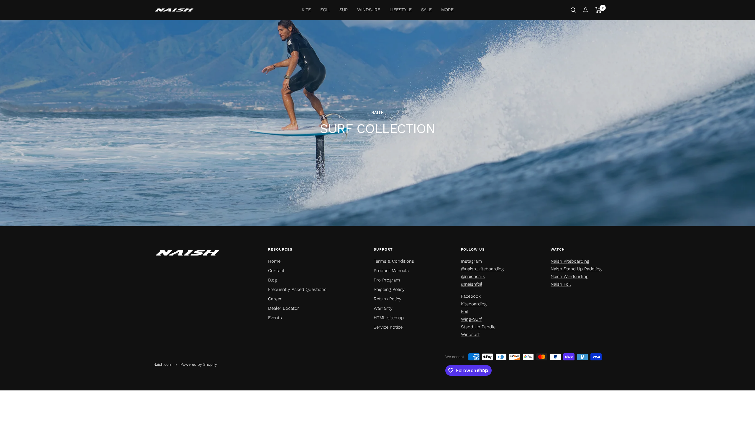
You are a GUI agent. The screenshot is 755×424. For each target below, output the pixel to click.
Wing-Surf (471, 319)
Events (275, 317)
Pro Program (387, 280)
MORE (447, 9)
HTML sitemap (389, 317)
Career (275, 299)
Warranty (383, 308)
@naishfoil (471, 284)
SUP (343, 9)
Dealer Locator (283, 308)
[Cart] (598, 10)
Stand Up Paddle (478, 326)
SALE (426, 9)
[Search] (573, 10)
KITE (306, 9)
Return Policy (387, 299)
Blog (272, 280)
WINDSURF (368, 9)
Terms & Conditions (394, 261)
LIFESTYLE (401, 9)
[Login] (585, 9)
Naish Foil (561, 284)
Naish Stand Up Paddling (576, 268)
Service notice (388, 327)
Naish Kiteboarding (570, 261)
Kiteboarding (474, 304)
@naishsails (473, 276)
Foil (464, 311)
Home (274, 261)
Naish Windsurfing (569, 276)
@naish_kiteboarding (482, 268)
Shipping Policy (389, 289)
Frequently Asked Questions (297, 289)
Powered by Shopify (198, 364)
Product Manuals (391, 270)
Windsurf (470, 334)
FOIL (325, 9)
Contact (276, 270)
